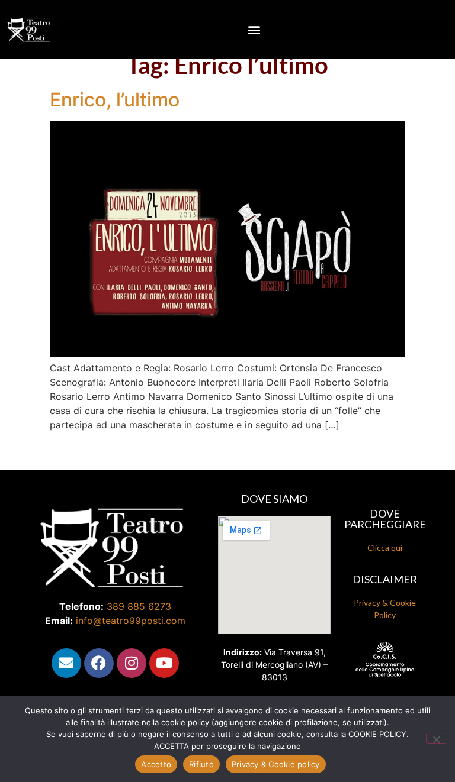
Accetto (156, 764)
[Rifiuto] (436, 738)
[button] (254, 30)
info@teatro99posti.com (130, 620)
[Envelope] (66, 663)
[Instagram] (131, 663)
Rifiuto (201, 764)
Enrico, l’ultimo (115, 99)
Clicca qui (384, 547)
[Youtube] (164, 663)
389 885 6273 (139, 606)
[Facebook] (99, 663)
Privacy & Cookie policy (276, 764)
